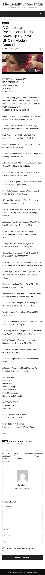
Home (4, 20)
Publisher (5, 49)
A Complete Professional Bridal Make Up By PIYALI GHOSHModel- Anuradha (18, 36)
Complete (28, 441)
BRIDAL (20, 441)
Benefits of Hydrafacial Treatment (33, 455)
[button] (41, 14)
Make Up (12, 20)
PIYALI (17, 444)
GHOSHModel (7, 444)
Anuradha (12, 441)
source (5, 433)
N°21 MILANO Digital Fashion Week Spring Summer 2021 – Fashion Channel (12, 457)
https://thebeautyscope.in (22, 488)
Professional (25, 444)
